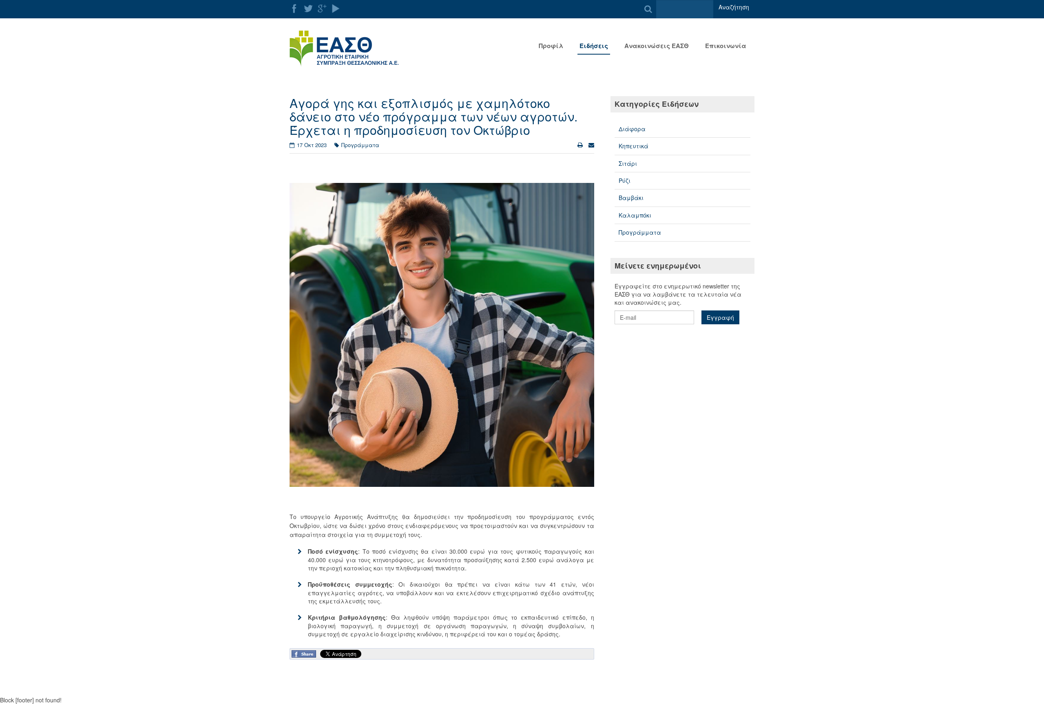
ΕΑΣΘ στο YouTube (336, 8)
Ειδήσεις (594, 45)
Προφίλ (551, 45)
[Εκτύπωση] (580, 145)
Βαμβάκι (631, 198)
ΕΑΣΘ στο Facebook (294, 8)
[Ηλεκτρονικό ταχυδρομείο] (591, 145)
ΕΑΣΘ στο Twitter (308, 8)
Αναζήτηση (734, 7)
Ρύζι (624, 180)
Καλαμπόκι (635, 215)
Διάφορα (632, 129)
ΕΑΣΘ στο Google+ (322, 8)
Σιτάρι (628, 163)
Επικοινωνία (725, 45)
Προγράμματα (640, 232)
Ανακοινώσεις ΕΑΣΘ (656, 45)
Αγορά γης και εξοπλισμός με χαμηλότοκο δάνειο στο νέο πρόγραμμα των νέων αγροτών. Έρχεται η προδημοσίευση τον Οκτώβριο (433, 116)
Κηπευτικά (633, 146)
